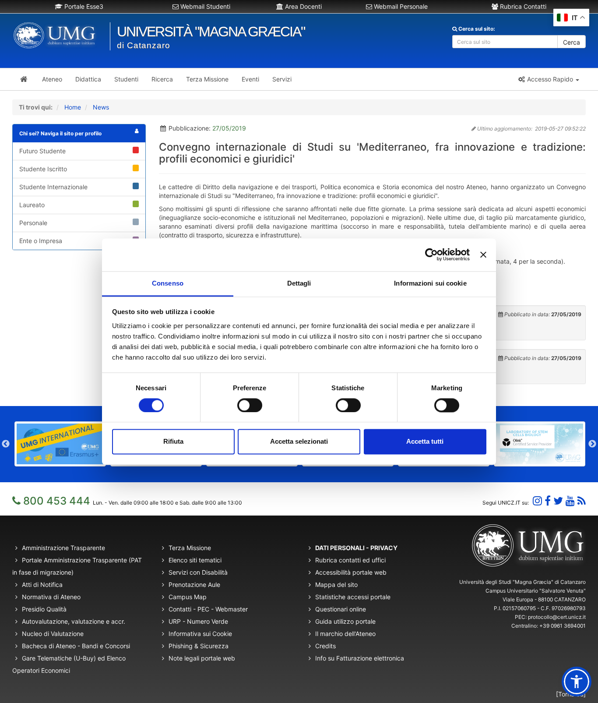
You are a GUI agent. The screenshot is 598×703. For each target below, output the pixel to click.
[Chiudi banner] (483, 254)
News (101, 107)
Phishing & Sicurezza (199, 646)
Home (72, 107)
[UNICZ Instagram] (537, 501)
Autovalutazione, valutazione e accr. (73, 621)
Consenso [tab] (167, 283)
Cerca (571, 42)
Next (592, 444)
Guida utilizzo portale (345, 621)
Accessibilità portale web (351, 572)
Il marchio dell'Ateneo (345, 633)
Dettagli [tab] (299, 283)
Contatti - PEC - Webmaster (208, 609)
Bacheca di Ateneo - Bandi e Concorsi (76, 646)
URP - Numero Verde (198, 621)
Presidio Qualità (44, 609)
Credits (325, 646)
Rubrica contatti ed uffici (350, 560)
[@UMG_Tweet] (558, 501)
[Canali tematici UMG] (570, 501)
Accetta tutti (424, 441)
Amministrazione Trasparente (63, 547)
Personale (33, 222)
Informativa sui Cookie (200, 633)
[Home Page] (23, 79)
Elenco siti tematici (195, 560)
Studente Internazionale (53, 187)
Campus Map (188, 597)
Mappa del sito (336, 584)
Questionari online (340, 609)
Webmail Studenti (204, 6)
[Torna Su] (571, 694)
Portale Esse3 (83, 6)
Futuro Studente (42, 151)
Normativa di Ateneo (51, 597)
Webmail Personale (400, 6)
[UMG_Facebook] (548, 501)
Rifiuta (173, 441)
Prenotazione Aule (194, 584)
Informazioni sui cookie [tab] (430, 283)
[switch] (249, 405)
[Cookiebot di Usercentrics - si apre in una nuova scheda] (431, 254)
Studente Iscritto (43, 169)
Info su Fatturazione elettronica (359, 658)
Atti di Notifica (42, 584)
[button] (548, 79)
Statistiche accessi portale (352, 597)
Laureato (32, 204)
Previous (5, 444)
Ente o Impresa (40, 240)
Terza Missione (190, 547)
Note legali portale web (202, 658)
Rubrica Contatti (522, 6)
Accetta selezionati (299, 441)
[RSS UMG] (581, 501)
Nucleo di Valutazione (53, 633)
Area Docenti (302, 6)
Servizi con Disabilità (198, 572)
